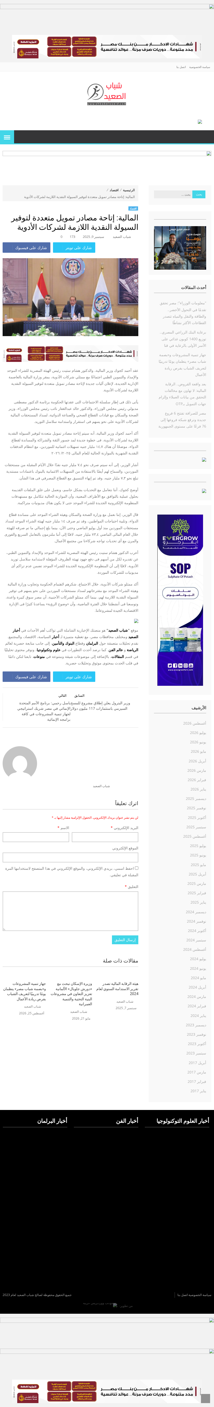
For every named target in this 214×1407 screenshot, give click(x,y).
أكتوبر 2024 (197, 930)
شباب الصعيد (122, 236)
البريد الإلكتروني (124, 827)
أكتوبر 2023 (197, 1043)
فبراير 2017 (197, 1081)
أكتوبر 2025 (197, 817)
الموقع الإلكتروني (125, 848)
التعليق (131, 886)
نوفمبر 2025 (196, 807)
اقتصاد (114, 190)
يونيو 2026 (198, 741)
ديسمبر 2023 (196, 1024)
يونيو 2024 (198, 968)
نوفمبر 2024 (196, 921)
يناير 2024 (198, 1015)
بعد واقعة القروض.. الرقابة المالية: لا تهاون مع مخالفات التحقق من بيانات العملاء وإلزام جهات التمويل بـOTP (182, 393)
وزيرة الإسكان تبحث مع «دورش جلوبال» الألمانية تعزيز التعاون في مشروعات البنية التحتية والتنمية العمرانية (71, 994)
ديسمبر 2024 (196, 911)
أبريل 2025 (197, 874)
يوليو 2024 (198, 958)
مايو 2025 (198, 864)
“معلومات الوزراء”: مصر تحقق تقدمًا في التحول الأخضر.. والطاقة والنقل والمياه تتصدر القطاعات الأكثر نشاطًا (183, 312)
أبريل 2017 (197, 1062)
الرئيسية (129, 190)
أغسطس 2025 (194, 836)
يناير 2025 (198, 902)
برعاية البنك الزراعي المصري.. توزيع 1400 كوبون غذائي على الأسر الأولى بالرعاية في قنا (183, 339)
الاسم (63, 827)
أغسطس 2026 (194, 723)
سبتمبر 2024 (196, 939)
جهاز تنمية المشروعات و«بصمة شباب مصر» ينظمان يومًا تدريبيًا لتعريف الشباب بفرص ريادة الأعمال (24, 991)
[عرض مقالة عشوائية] (205, 137)
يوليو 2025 (198, 845)
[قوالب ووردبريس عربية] (100, 1306)
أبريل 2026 (197, 760)
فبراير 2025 (197, 892)
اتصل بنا (181, 67)
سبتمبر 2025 (196, 826)
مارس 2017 (196, 1072)
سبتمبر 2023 (196, 1053)
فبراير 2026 (197, 779)
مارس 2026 (196, 770)
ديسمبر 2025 (196, 798)
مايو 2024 (198, 977)
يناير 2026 (198, 789)
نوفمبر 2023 (196, 1034)
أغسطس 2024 (194, 949)
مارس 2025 (196, 883)
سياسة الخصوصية (199, 67)
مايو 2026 (198, 751)
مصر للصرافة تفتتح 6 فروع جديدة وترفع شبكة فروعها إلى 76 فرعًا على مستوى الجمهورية (182, 420)
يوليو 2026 (198, 732)
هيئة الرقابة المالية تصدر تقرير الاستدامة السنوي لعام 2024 (117, 989)
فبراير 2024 (197, 1005)
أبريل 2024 (197, 987)
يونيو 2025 (198, 855)
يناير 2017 (198, 1090)
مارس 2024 (196, 996)
